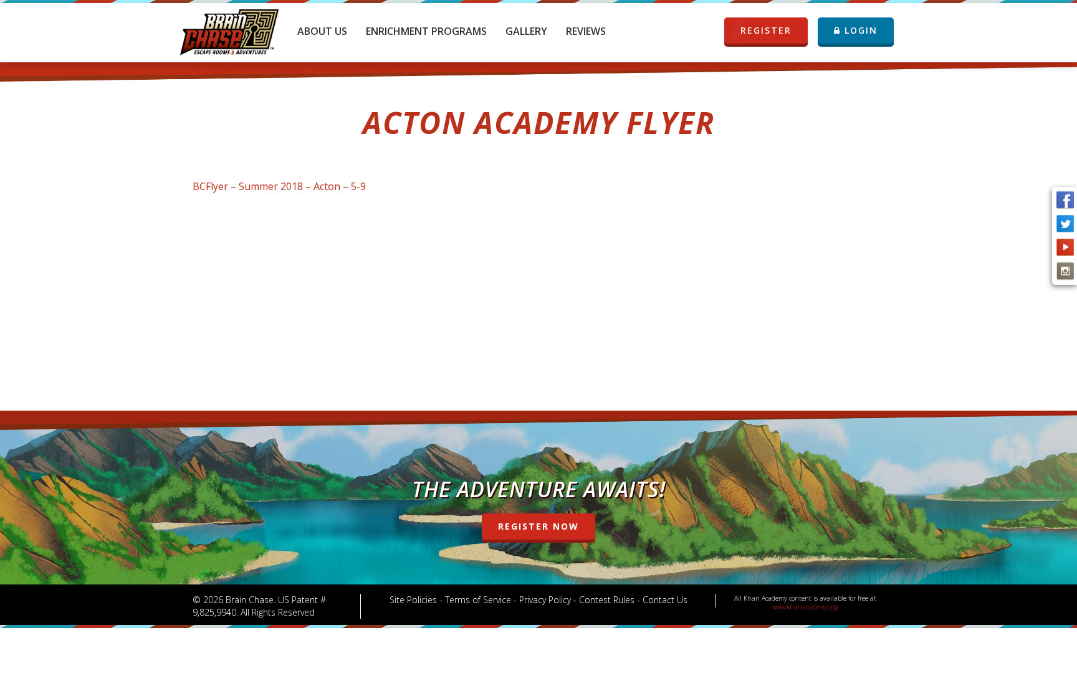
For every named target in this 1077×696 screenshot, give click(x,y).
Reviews (586, 31)
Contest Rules (606, 600)
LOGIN (859, 30)
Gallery (526, 31)
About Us (322, 31)
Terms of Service (478, 600)
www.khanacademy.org (805, 607)
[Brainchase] (229, 28)
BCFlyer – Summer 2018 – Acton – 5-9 (279, 186)
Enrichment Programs (426, 31)
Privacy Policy (545, 600)
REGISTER (766, 30)
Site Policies (413, 600)
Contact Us (665, 600)
